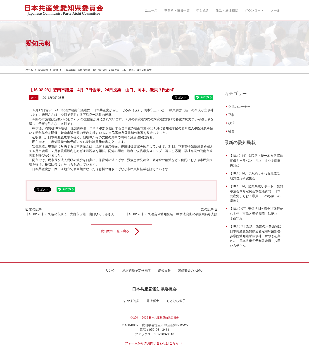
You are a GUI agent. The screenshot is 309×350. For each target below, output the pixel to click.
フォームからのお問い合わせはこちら (152, 343)
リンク (110, 270)
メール (275, 10)
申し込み (202, 10)
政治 (33, 97)
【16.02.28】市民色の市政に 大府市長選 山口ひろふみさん (70, 214)
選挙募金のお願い (190, 270)
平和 (231, 114)
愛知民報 (164, 270)
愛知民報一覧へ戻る (115, 231)
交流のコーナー (239, 106)
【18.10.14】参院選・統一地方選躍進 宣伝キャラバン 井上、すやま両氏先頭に (257, 160)
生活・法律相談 (227, 10)
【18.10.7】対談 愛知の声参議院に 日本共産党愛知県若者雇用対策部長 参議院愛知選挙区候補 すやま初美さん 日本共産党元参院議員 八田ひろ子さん (256, 236)
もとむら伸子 (175, 300)
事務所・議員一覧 (177, 10)
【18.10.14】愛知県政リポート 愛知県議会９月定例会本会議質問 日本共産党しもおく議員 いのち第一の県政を (255, 193)
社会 (231, 131)
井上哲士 (153, 300)
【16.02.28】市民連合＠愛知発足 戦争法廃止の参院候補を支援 (171, 214)
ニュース (151, 10)
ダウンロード (254, 10)
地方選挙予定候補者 (136, 270)
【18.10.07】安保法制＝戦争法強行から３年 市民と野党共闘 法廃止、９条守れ (255, 213)
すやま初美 (131, 300)
